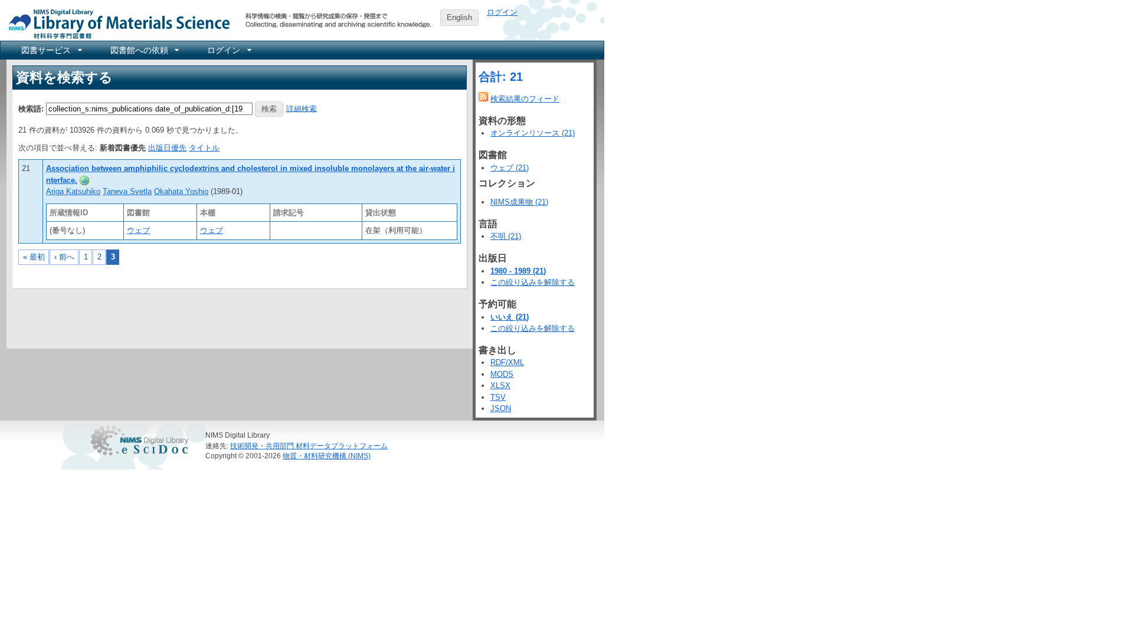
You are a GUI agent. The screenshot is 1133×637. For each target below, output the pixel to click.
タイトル (204, 147)
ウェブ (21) (509, 167)
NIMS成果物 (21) (519, 202)
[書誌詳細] (84, 180)
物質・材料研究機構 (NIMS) (327, 455)
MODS (501, 374)
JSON (500, 408)
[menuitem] (50, 50)
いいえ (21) (509, 317)
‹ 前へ (64, 256)
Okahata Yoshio (181, 191)
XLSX (500, 385)
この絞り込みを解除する (532, 282)
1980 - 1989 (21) (518, 271)
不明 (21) (505, 236)
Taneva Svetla (127, 191)
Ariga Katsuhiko (73, 191)
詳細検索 (301, 108)
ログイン (502, 12)
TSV (498, 397)
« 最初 (34, 256)
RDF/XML (507, 362)
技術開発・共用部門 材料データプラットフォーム (309, 445)
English (459, 17)
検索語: (31, 108)
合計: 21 (501, 76)
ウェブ (138, 230)
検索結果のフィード (524, 98)
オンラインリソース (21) (532, 133)
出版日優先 (167, 147)
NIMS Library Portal (115, 23)
